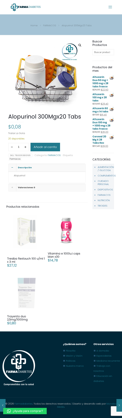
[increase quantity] (25, 147)
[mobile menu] (110, 7)
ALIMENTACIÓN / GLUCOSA (105, 168)
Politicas (70, 360)
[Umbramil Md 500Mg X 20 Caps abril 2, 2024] (3, 405)
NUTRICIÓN (104, 200)
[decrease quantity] (12, 147)
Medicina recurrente (108, 360)
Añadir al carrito (45, 147)
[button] (80, 45)
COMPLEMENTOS (105, 175)
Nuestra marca (75, 366)
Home (34, 25)
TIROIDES (102, 205)
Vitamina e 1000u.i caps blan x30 (64, 255)
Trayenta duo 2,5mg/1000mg (17, 317)
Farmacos (15, 158)
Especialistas (104, 355)
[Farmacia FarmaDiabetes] (25, 7)
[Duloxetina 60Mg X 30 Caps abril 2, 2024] (119, 405)
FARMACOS (49, 25)
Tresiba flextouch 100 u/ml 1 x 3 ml (26, 260)
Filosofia (70, 350)
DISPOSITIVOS (105, 189)
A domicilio (102, 350)
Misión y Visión (74, 355)
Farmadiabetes (23, 403)
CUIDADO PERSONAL (103, 182)
